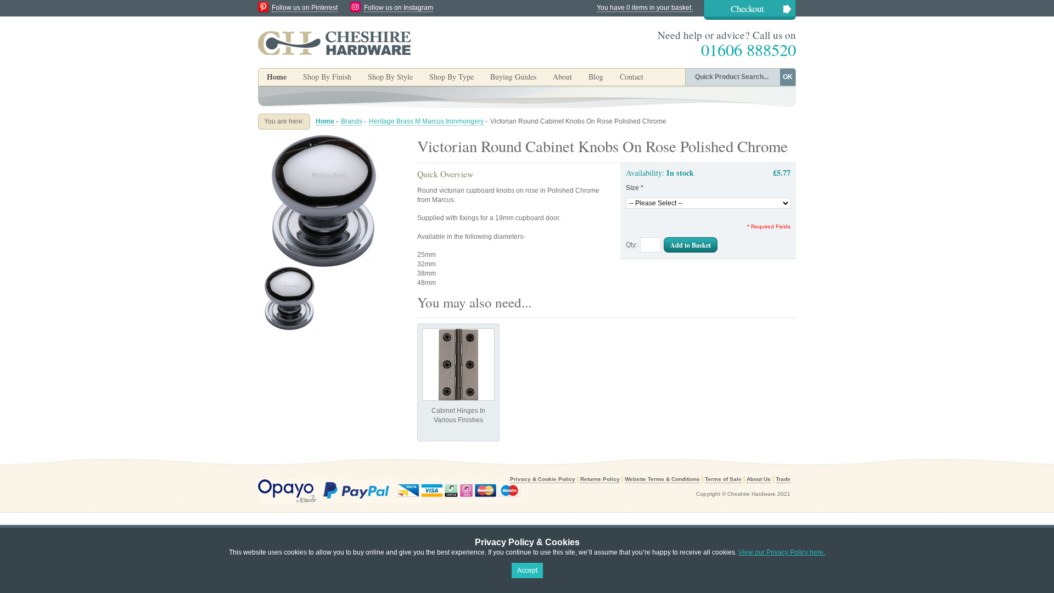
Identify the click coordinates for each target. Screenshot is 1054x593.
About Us (759, 479)
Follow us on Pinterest (305, 8)
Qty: (631, 245)
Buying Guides (513, 76)
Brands (351, 121)
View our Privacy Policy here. (781, 552)
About (562, 76)
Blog (595, 76)
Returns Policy (600, 479)
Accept (527, 570)
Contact (631, 76)
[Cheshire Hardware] (334, 43)
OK (788, 77)
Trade (783, 479)
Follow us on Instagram (398, 8)
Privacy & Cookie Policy (542, 479)
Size (634, 188)
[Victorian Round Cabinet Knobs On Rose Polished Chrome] (324, 139)
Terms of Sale (723, 479)
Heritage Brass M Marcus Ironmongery (426, 121)
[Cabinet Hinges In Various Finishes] (458, 364)
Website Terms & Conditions (662, 479)
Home (277, 76)
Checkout (747, 8)
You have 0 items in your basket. (645, 8)
